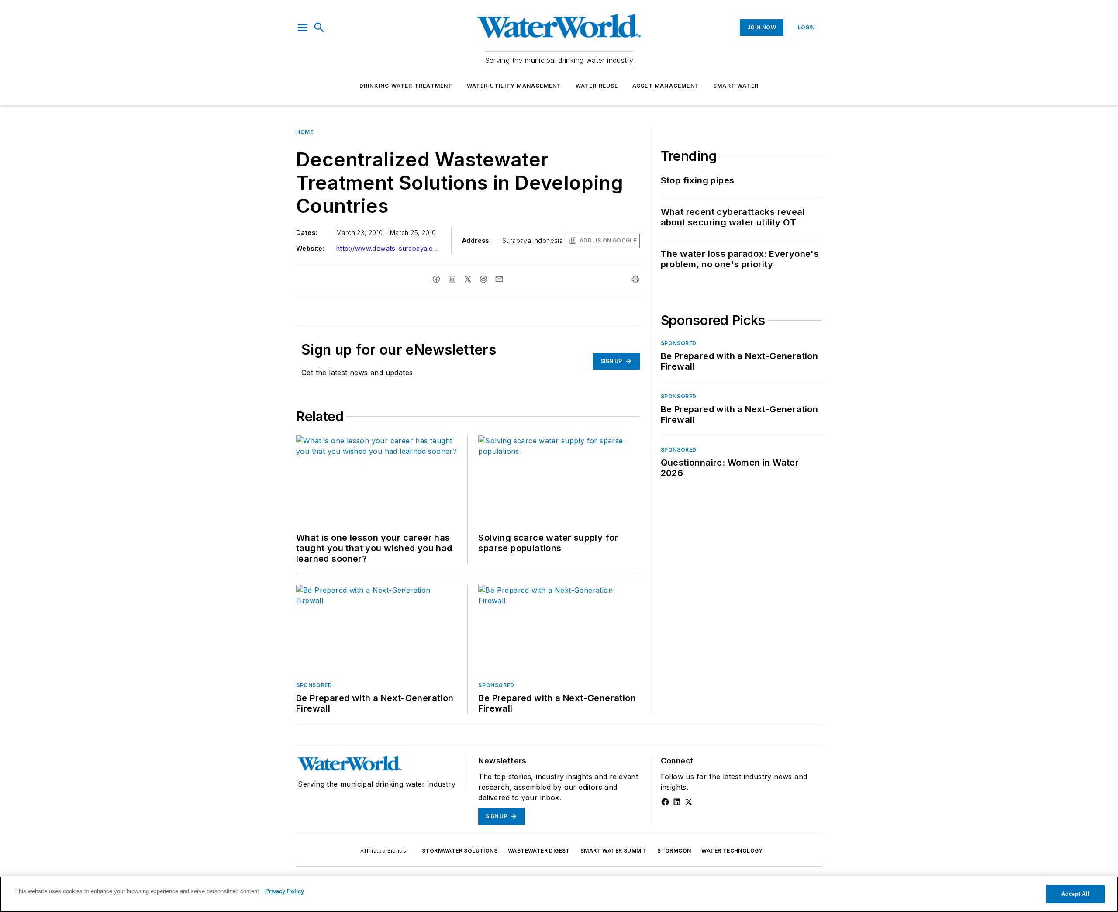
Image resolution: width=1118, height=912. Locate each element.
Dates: (306, 232)
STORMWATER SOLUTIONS (459, 850)
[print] (635, 279)
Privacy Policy (284, 891)
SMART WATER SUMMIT (613, 850)
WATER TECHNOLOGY (732, 850)
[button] (302, 27)
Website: (310, 248)
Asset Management (665, 86)
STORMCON (674, 850)
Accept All (1075, 894)
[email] (499, 279)
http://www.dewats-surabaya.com (388, 248)
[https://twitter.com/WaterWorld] (688, 802)
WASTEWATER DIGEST (539, 850)
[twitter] (467, 279)
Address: (476, 240)
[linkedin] (452, 279)
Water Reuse (597, 86)
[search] (319, 27)
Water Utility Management (514, 86)
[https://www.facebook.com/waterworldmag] (665, 802)
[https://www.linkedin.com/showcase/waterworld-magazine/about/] (677, 802)
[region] (559, 894)
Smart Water (736, 86)
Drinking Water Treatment (406, 86)
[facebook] (436, 279)
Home (304, 132)
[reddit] (483, 279)
